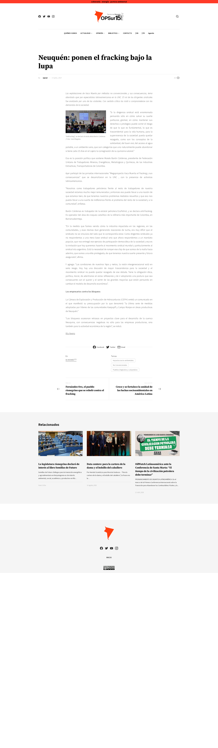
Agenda (151, 33)
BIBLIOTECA (112, 33)
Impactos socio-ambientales (123, 360)
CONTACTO (127, 33)
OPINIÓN (99, 33)
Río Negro (70, 333)
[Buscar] (177, 16)
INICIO (109, 557)
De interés (71, 360)
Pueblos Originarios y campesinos (125, 370)
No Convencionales (120, 365)
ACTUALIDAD (85, 33)
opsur (45, 78)
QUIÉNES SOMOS (70, 33)
